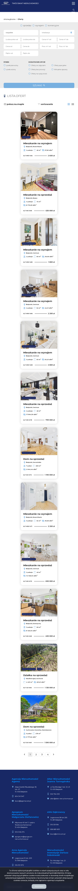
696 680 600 (55, 829)
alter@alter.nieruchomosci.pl (61, 799)
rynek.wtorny (11, 69)
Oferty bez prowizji (38, 69)
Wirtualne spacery (60, 69)
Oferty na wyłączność (39, 74)
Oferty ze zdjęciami (38, 65)
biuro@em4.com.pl (57, 834)
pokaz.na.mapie (15, 104)
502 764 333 (55, 794)
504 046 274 (19, 832)
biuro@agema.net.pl (23, 801)
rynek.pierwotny (12, 65)
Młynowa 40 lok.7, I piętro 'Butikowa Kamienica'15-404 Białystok (25, 825)
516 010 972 (19, 865)
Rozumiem (39, 886)
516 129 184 (54, 825)
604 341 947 (19, 796)
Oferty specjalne (60, 65)
